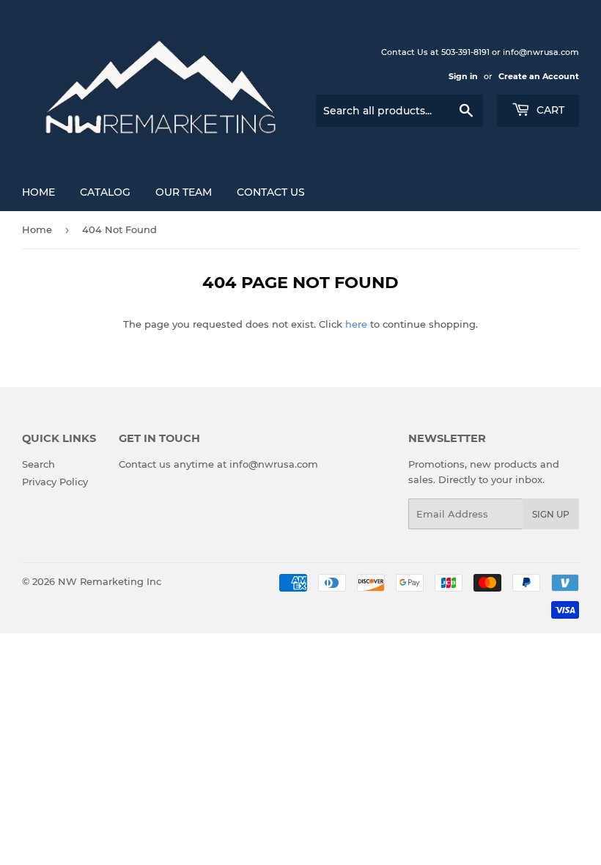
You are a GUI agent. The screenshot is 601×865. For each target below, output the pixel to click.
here (356, 324)
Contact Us (271, 192)
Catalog (105, 192)
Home (38, 192)
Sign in (463, 76)
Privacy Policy (55, 481)
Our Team (183, 192)
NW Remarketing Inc (109, 581)
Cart (549, 110)
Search (38, 464)
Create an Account (538, 76)
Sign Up (550, 514)
